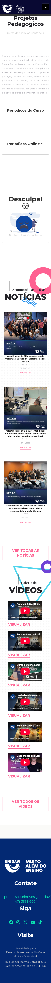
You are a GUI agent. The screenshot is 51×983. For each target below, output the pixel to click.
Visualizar (19, 624)
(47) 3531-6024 (25, 901)
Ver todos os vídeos (25, 804)
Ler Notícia (25, 373)
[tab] (25, 143)
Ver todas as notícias (25, 552)
